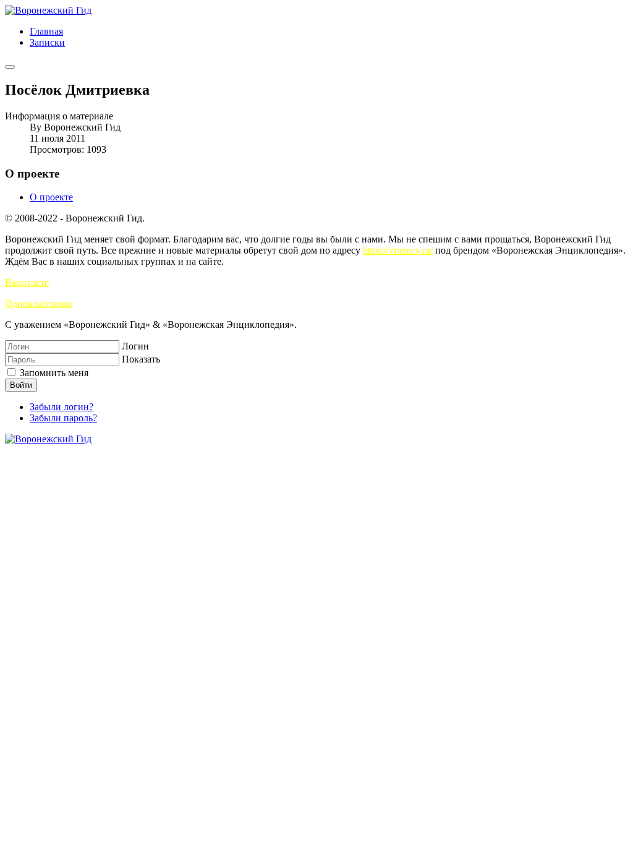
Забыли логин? (61, 406)
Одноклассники (38, 303)
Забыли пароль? (63, 418)
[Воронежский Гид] (48, 10)
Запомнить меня (52, 372)
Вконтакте (27, 282)
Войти (21, 385)
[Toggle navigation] (10, 67)
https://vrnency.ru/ (398, 250)
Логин (135, 346)
